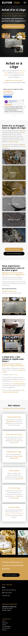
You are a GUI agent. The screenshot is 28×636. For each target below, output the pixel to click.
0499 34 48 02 (8, 593)
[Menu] (24, 2)
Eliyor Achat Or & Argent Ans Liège (13, 89)
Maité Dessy (11, 101)
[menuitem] (24, 2)
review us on (7, 96)
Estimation (4, 630)
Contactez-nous (6, 595)
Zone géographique (6, 626)
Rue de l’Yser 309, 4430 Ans (9, 590)
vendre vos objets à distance (16, 381)
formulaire (15, 374)
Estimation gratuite (13, 26)
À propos (4, 624)
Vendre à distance (6, 628)
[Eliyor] (11, 2)
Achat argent (5, 623)
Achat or (4, 621)
